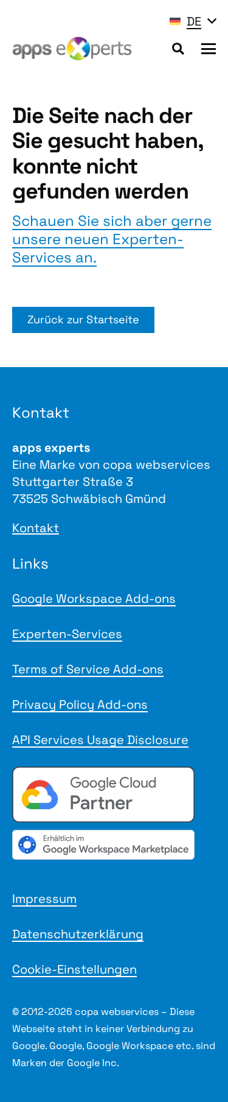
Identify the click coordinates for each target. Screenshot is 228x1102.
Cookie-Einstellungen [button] (74, 969)
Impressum (44, 899)
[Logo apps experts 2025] (72, 49)
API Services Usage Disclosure (100, 740)
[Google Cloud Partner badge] (114, 795)
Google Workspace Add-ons (94, 598)
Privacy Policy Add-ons (80, 704)
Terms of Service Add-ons (88, 669)
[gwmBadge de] (114, 845)
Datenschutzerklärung (77, 934)
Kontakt (35, 528)
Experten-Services (67, 634)
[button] (192, 21)
